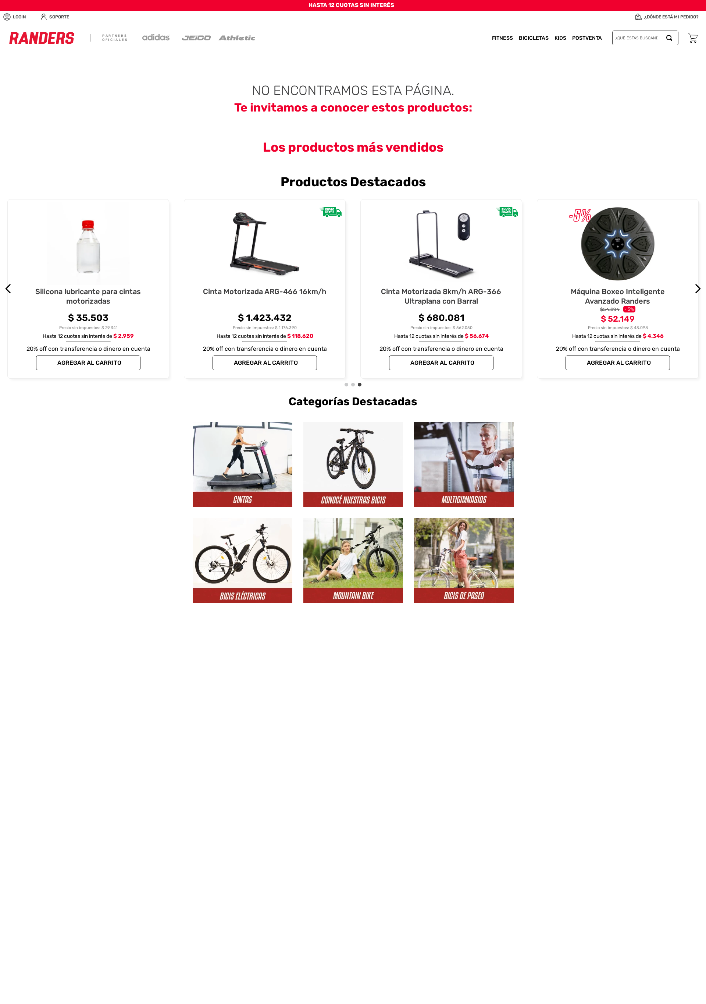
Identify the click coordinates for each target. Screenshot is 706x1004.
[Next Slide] (698, 289)
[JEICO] (196, 37)
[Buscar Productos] (670, 38)
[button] (346, 384)
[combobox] (645, 38)
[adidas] (156, 37)
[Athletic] (236, 37)
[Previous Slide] (8, 289)
